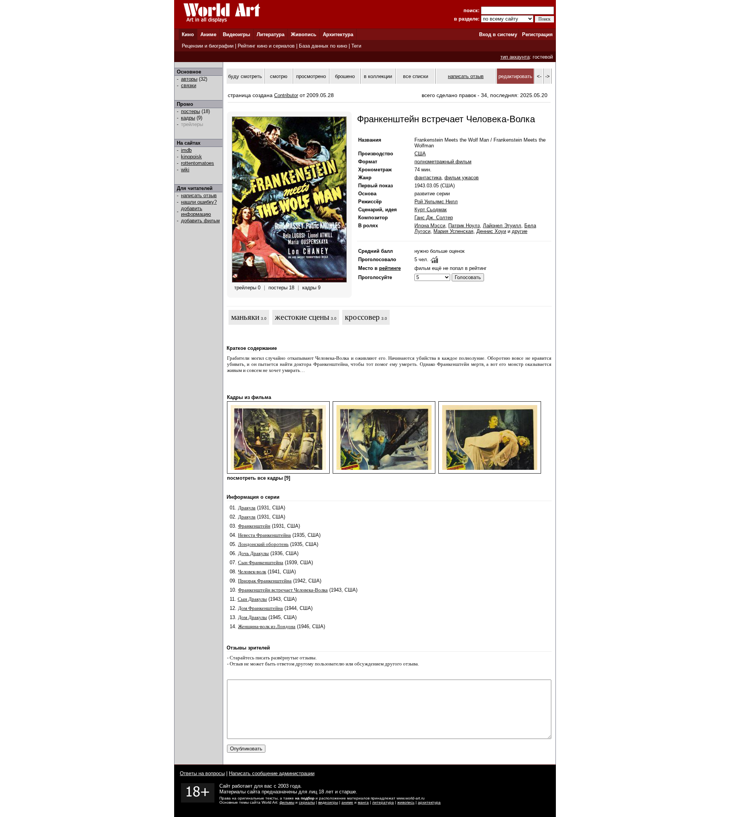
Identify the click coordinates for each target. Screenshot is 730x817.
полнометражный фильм (442, 161)
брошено (345, 76)
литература (383, 802)
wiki (185, 169)
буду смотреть (245, 76)
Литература (270, 34)
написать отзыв (199, 195)
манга (363, 802)
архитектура (429, 802)
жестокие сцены (302, 317)
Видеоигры (236, 34)
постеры (190, 111)
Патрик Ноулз (464, 225)
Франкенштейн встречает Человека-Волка (283, 590)
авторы (189, 79)
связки (188, 85)
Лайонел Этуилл (502, 225)
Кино (188, 34)
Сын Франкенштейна (260, 562)
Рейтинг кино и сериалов (266, 46)
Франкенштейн (254, 526)
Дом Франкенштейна (260, 608)
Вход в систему (498, 34)
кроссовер (362, 317)
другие (519, 231)
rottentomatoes (197, 163)
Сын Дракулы (252, 599)
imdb (186, 150)
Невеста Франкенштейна (264, 535)
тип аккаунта (515, 57)
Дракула (247, 508)
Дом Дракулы (252, 617)
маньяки (245, 317)
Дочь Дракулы (253, 553)
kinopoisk (191, 157)
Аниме (208, 34)
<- (539, 76)
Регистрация (537, 34)
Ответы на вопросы (202, 773)
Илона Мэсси (429, 225)
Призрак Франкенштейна (265, 581)
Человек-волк (252, 571)
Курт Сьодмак (430, 209)
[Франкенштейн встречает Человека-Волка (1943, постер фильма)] (289, 281)
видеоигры (328, 802)
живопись (405, 802)
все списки (415, 76)
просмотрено (311, 76)
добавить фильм (200, 220)
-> (547, 76)
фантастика (427, 177)
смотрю (278, 76)
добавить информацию (196, 211)
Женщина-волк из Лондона (266, 626)
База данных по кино (323, 46)
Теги (356, 46)
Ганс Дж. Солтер (433, 217)
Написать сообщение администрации (271, 773)
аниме (347, 802)
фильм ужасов (461, 177)
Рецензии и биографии (207, 46)
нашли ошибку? (199, 202)
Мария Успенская (453, 231)
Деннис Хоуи (491, 231)
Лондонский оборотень (263, 544)
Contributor (286, 95)
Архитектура (338, 34)
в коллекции (378, 76)
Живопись (303, 34)
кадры (188, 118)
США (420, 153)
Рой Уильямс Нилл (436, 201)
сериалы (307, 802)
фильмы (286, 802)
